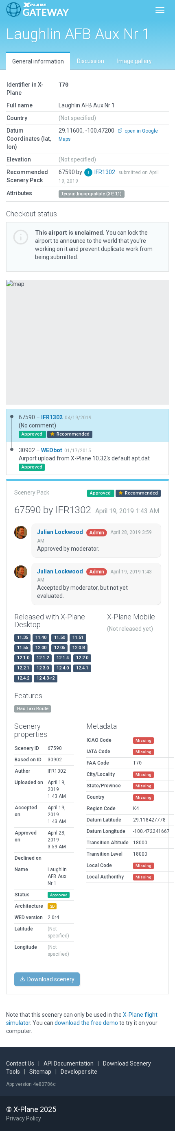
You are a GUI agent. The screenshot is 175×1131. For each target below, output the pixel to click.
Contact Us (20, 1063)
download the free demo (86, 1023)
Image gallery (134, 61)
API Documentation (69, 1063)
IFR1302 (105, 172)
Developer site (79, 1071)
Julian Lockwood (60, 532)
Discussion (90, 61)
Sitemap (40, 1071)
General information (38, 61)
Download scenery (50, 979)
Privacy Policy (23, 1118)
